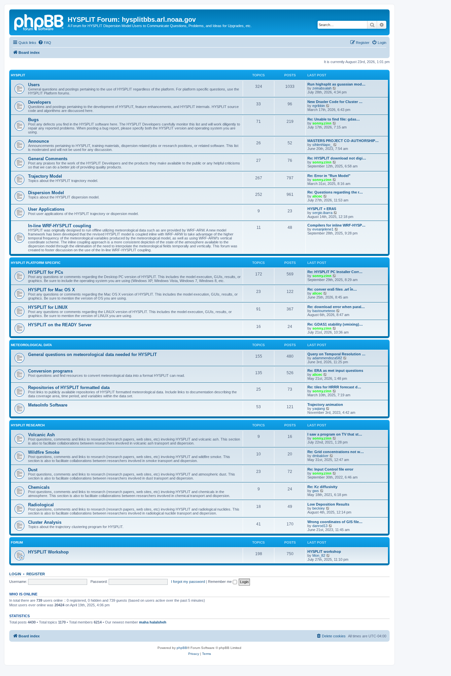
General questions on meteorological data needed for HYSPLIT (92, 354)
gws (315, 491)
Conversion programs (50, 371)
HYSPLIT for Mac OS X (51, 289)
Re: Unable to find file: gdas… (333, 119)
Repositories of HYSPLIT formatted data (69, 387)
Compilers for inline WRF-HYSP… (336, 225)
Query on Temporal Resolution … (336, 354)
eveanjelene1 (322, 229)
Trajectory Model (45, 176)
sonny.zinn (321, 123)
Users (34, 84)
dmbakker (320, 456)
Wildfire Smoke (43, 452)
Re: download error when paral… (336, 307)
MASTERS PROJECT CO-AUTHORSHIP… (343, 141)
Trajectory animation (325, 405)
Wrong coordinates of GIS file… (335, 522)
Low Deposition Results (328, 504)
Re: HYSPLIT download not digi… (336, 158)
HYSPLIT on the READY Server (59, 324)
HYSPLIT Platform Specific (35, 263)
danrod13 (320, 526)
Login (15, 574)
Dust (32, 469)
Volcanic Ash (41, 434)
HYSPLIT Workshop (48, 552)
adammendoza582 (327, 358)
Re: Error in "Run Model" (328, 176)
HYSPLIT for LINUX (48, 307)
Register (35, 574)
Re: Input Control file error (330, 469)
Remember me (220, 582)
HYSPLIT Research (28, 425)
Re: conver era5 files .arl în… (332, 289)
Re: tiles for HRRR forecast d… (334, 387)
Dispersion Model (46, 192)
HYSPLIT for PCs (45, 272)
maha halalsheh (152, 622)
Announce (38, 141)
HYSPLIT (18, 75)
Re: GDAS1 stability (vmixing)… (335, 324)
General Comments (47, 158)
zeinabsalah (321, 88)
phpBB (182, 648)
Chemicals (39, 487)
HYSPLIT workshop (324, 551)
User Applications (46, 209)
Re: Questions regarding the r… (335, 192)
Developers (39, 102)
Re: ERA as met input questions (335, 371)
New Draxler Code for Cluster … (335, 102)
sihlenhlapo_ (322, 145)
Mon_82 (318, 555)
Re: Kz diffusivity (322, 487)
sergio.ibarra (322, 213)
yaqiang (318, 408)
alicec (317, 196)
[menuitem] (44, 43)
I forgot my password (188, 582)
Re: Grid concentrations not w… (335, 452)
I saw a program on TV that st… (334, 434)
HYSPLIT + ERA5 (321, 209)
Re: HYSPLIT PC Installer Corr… (335, 272)
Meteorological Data (31, 345)
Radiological (41, 504)
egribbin (318, 106)
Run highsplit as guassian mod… (336, 84)
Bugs (33, 119)
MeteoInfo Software (47, 405)
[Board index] (39, 21)
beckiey (318, 508)
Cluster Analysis (44, 522)
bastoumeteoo (323, 311)
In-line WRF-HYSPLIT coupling (59, 225)
